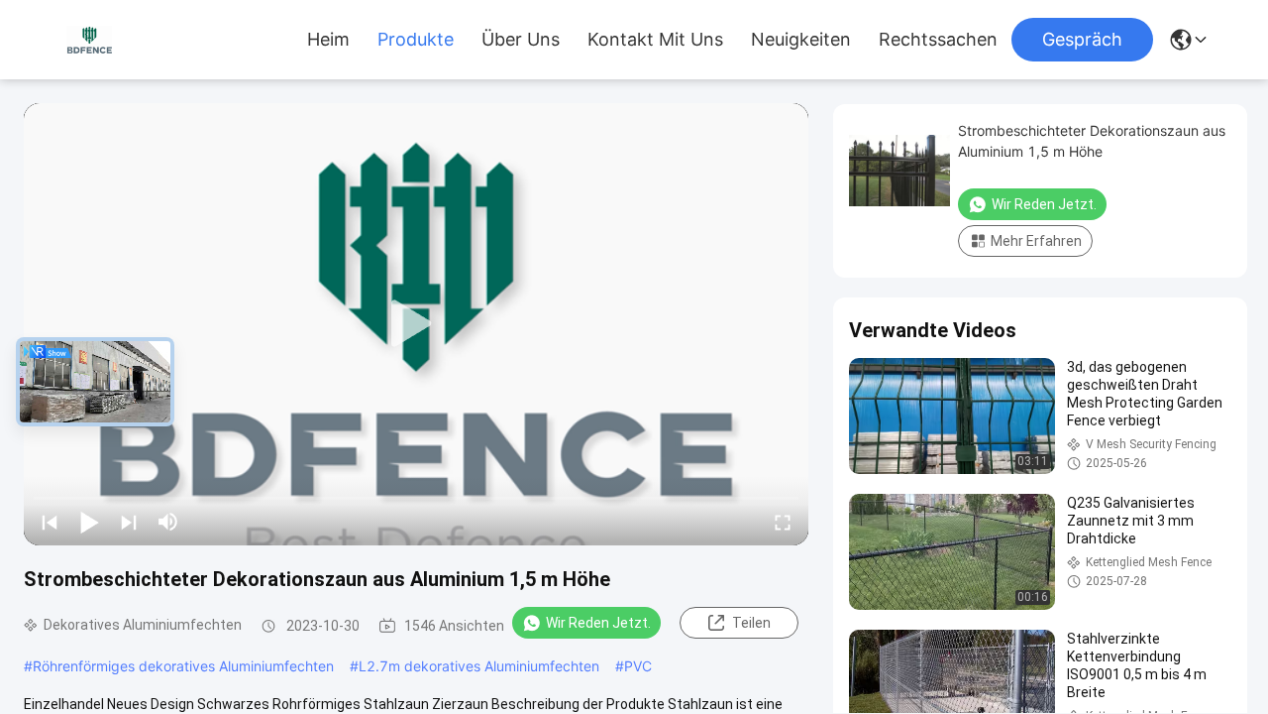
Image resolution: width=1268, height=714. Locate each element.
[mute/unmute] (168, 521)
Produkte (415, 40)
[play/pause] (89, 521)
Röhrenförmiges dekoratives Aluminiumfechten (183, 665)
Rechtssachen (938, 40)
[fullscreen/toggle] (782, 521)
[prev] (49, 521)
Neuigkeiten (801, 40)
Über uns (520, 40)
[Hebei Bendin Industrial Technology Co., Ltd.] (89, 39)
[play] (416, 324)
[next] (129, 521)
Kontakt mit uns (655, 40)
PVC (638, 665)
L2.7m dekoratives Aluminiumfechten (479, 665)
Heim (328, 40)
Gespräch (1082, 39)
